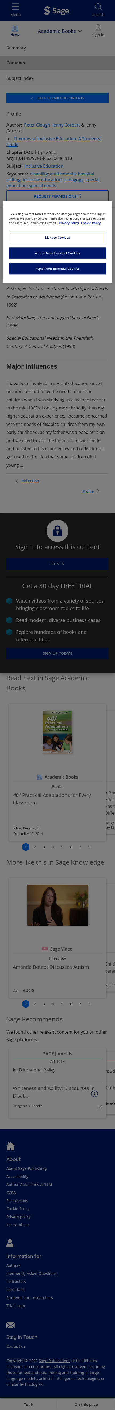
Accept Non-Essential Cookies (57, 253)
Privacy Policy (69, 223)
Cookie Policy (91, 223)
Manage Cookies (57, 238)
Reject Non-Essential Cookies (57, 269)
